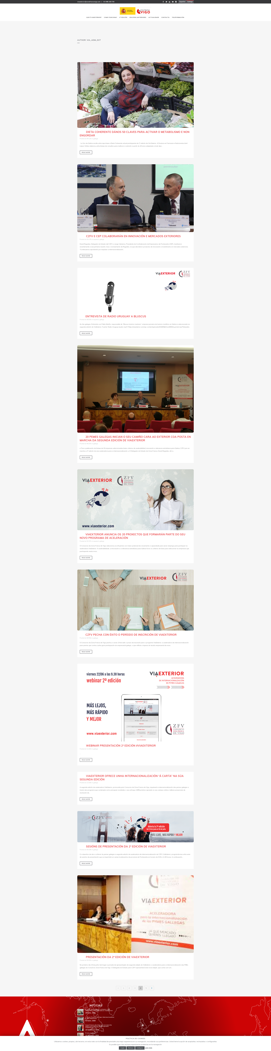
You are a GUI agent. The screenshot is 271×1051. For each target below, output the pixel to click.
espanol (96, 239)
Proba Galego (90, 1033)
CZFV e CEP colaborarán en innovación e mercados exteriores (133, 236)
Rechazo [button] (130, 1048)
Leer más (148, 1048)
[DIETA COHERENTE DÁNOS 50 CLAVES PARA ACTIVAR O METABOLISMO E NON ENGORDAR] (135, 95)
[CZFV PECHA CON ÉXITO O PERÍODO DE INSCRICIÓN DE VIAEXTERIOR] (135, 600)
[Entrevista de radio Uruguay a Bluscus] (135, 290)
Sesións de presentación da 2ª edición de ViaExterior (126, 846)
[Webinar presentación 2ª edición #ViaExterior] (135, 703)
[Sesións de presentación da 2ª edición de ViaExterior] (135, 826)
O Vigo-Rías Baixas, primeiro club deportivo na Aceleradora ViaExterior (99, 1009)
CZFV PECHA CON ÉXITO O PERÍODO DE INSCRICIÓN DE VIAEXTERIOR (131, 634)
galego (95, 139)
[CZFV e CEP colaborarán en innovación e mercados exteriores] (135, 198)
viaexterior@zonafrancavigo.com (88, 2)
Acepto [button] (122, 1048)
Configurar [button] (140, 1048)
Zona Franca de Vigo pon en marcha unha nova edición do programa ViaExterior (98, 1026)
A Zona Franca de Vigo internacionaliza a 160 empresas (99, 1017)
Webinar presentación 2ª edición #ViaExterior (121, 745)
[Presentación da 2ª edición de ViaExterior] (135, 914)
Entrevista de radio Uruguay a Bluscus (116, 316)
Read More (86, 152)
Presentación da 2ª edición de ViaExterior (117, 957)
